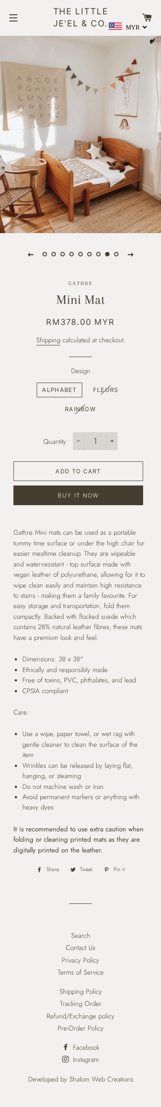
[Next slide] (130, 254)
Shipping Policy (80, 991)
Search (80, 936)
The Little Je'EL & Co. (80, 17)
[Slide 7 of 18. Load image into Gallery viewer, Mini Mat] (98, 254)
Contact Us (80, 948)
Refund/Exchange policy (80, 1016)
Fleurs (106, 389)
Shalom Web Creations (101, 1079)
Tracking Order (81, 1004)
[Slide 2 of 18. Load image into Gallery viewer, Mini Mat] (53, 254)
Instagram (85, 1059)
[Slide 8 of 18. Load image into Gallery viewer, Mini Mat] (107, 254)
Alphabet (59, 389)
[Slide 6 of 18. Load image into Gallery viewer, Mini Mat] (89, 254)
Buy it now (78, 495)
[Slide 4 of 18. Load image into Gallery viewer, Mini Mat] (71, 254)
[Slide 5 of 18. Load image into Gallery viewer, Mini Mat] (80, 254)
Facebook (85, 1047)
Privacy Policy (80, 960)
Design (80, 371)
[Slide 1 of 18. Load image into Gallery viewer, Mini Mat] (44, 254)
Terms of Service (81, 972)
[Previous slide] (30, 254)
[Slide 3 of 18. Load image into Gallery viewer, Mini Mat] (62, 254)
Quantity (54, 442)
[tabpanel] (80, 133)
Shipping (48, 340)
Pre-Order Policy (81, 1028)
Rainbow (80, 409)
